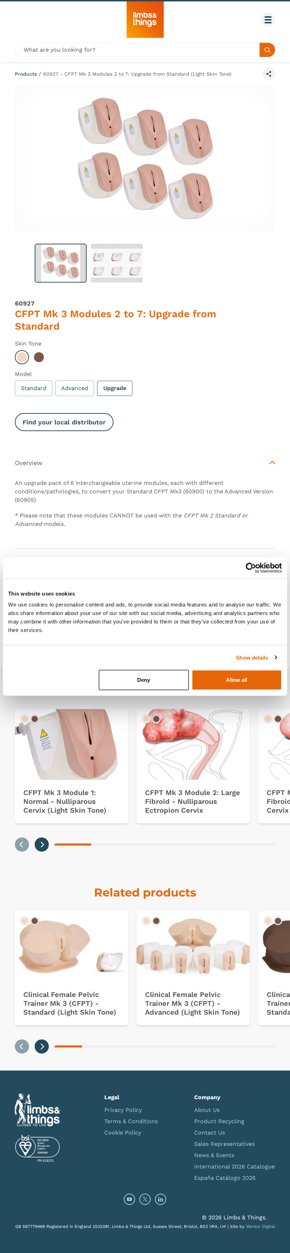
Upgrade (114, 388)
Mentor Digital (260, 1226)
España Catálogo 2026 (225, 1177)
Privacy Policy (123, 1110)
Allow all (236, 680)
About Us (207, 1110)
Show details (252, 657)
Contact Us (209, 1132)
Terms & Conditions (131, 1121)
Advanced (74, 388)
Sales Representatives (224, 1144)
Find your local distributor (64, 422)
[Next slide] (42, 844)
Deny (143, 680)
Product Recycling (219, 1121)
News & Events (214, 1155)
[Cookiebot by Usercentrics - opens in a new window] (251, 567)
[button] (61, 263)
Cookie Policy (122, 1132)
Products (26, 74)
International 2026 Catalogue (234, 1166)
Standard (33, 388)
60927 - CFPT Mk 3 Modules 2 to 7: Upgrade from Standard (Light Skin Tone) (137, 74)
